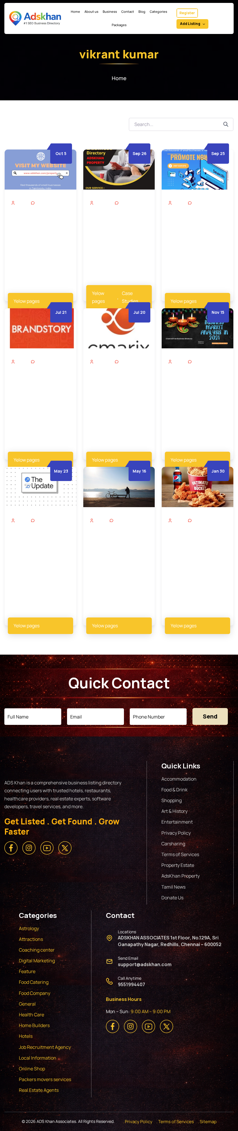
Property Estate (177, 865)
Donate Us (172, 897)
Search (228, 124)
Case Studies (130, 297)
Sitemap (208, 1122)
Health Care (31, 1014)
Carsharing (173, 843)
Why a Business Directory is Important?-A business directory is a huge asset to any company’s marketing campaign (197, 235)
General (27, 1004)
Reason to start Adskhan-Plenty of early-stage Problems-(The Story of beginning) (117, 549)
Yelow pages (26, 301)
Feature (27, 971)
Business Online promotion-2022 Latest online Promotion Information (119, 386)
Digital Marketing (37, 960)
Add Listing (190, 23)
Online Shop (32, 1068)
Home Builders (34, 1025)
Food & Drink (174, 789)
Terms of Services (180, 854)
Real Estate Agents (39, 1090)
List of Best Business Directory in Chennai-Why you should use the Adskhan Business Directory (38, 231)
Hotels (26, 1036)
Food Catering (33, 982)
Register (187, 12)
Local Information (37, 1058)
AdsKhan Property (180, 876)
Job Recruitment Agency (45, 1047)
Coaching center (37, 950)
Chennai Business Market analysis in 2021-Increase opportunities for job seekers (194, 390)
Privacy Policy (176, 833)
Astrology (29, 928)
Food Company (34, 993)
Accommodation (178, 779)
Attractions (31, 939)
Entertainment (177, 822)
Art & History (174, 811)
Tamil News (173, 887)
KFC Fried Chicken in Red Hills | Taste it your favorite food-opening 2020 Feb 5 (196, 545)
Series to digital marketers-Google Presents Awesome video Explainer (35, 545)
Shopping (171, 800)
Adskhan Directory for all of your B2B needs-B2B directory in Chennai (116, 227)
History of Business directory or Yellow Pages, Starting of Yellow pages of (35, 386)
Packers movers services (45, 1079)
